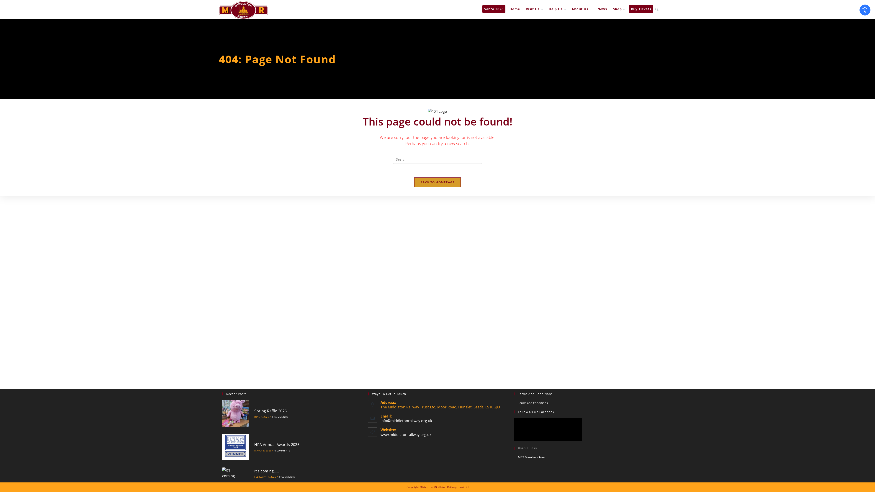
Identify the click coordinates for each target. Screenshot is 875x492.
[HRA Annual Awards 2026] (235, 447)
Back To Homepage (437, 182)
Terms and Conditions (533, 403)
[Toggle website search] (657, 9)
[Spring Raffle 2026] (235, 413)
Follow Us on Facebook (536, 412)
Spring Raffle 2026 (270, 410)
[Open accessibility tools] (865, 10)
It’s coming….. (266, 471)
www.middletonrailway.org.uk (406, 434)
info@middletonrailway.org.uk (406, 420)
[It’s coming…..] (235, 473)
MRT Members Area (531, 457)
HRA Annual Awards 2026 (276, 444)
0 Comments (280, 416)
